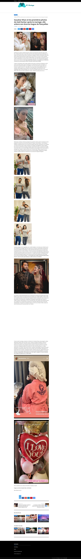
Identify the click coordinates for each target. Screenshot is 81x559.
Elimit (15, 549)
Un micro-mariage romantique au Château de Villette (30, 530)
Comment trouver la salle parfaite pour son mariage (43, 519)
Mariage (15, 14)
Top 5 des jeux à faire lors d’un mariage (31, 519)
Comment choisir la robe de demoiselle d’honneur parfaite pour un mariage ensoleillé (19, 518)
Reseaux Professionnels (18, 551)
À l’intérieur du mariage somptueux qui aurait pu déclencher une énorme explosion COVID (24, 506)
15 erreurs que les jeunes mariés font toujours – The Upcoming (43, 530)
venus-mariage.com (17, 553)
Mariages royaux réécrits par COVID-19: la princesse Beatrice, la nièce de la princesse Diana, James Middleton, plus (19, 529)
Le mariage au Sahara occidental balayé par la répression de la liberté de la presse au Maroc (38, 506)
